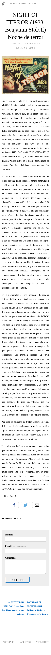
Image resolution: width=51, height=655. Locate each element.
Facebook (14, 505)
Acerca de (8, 642)
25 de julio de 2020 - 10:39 (24, 43)
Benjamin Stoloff (25, 48)
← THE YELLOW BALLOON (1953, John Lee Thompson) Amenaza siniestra (13, 608)
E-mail (15, 546)
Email (36, 505)
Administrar (42, 642)
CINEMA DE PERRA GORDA (23, 3)
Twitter (25, 505)
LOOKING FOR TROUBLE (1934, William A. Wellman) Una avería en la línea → (37, 608)
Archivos (25, 642)
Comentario (11, 558)
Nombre (9, 534)
